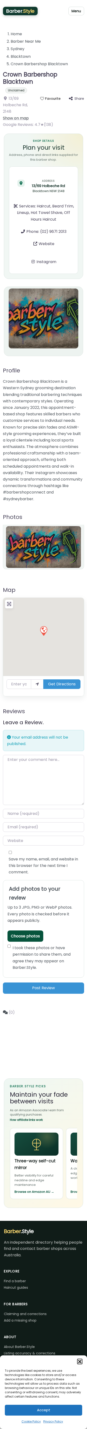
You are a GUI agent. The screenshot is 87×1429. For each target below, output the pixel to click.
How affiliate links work (26, 1120)
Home (16, 34)
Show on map (16, 118)
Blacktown (21, 56)
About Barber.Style (19, 1346)
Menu (76, 11)
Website (46, 244)
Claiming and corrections (25, 1313)
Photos (12, 517)
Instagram (46, 262)
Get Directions (62, 684)
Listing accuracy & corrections (29, 1353)
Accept (43, 1409)
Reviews (14, 711)
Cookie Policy (31, 1421)
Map (9, 590)
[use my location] (37, 684)
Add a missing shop (20, 1320)
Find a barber (15, 1281)
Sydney (17, 49)
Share (79, 98)
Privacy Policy (53, 1421)
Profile (11, 370)
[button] (79, 1361)
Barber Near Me (26, 41)
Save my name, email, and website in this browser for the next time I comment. (43, 865)
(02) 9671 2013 (53, 231)
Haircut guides (16, 1287)
